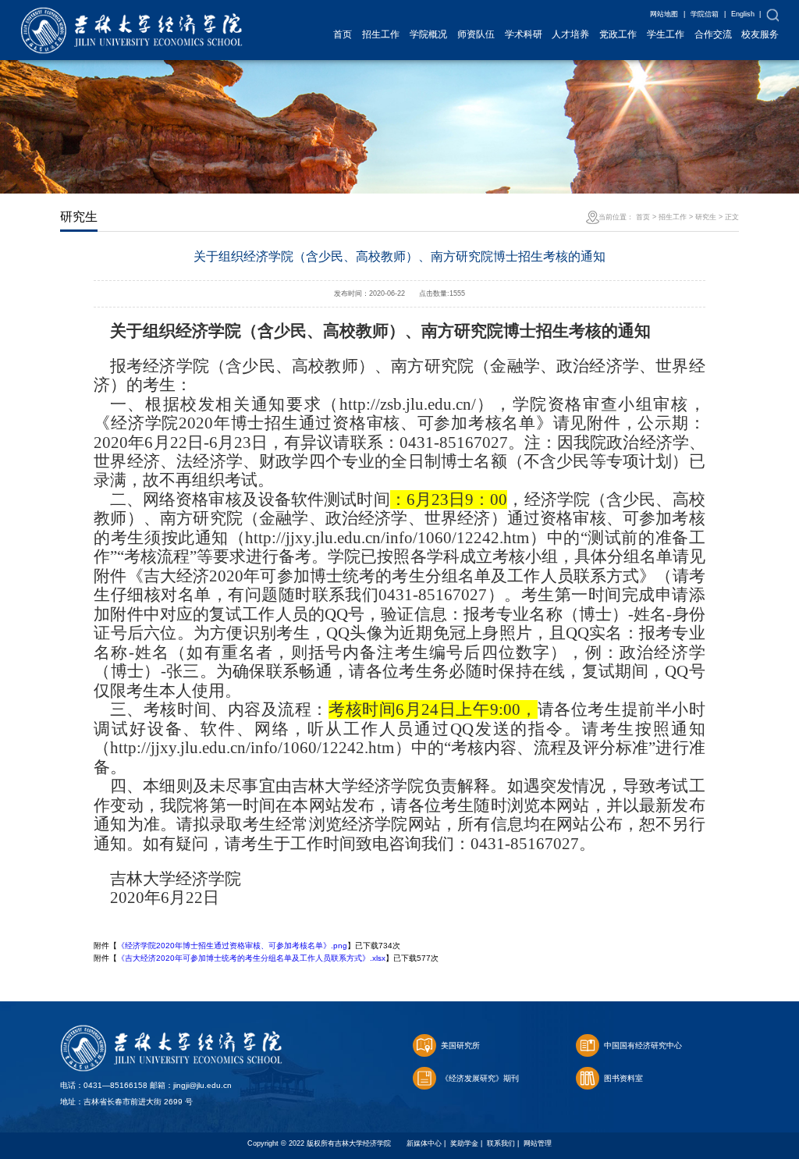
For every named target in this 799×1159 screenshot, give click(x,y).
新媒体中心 (424, 1143)
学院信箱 (705, 14)
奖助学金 (464, 1143)
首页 (342, 34)
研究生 (705, 217)
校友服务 (760, 34)
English (743, 14)
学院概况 (428, 34)
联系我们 (501, 1143)
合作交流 (713, 34)
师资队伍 (476, 34)
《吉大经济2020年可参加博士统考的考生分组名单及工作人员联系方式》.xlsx (251, 958)
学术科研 (523, 34)
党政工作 (618, 34)
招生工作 (381, 34)
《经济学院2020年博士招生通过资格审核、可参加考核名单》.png (232, 945)
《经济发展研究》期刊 (480, 1078)
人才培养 (570, 34)
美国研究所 (460, 1045)
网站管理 (538, 1143)
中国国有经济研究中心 (643, 1045)
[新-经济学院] (131, 15)
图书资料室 (623, 1078)
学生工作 (665, 34)
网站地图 (664, 14)
